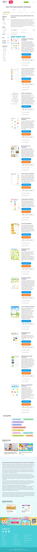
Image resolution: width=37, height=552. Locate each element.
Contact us (5, 542)
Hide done (15, 34)
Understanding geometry (18, 430)
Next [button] (34, 449)
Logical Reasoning (16, 432)
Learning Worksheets (9, 502)
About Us (4, 540)
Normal (4, 20)
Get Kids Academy (28, 534)
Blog (4, 538)
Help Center (16, 538)
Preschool (4, 28)
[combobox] (16, 30)
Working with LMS (17, 542)
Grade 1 (4, 31)
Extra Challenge (4, 23)
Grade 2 (4, 32)
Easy (3, 19)
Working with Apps (17, 544)
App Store (4, 544)
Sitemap (15, 536)
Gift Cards (26, 536)
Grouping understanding (18, 435)
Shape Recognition (17, 419)
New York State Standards (4, 53)
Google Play (16, 534)
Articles (7, 441)
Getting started (16, 540)
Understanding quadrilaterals (19, 427)
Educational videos (20, 12)
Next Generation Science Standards (4, 58)
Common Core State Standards (4, 49)
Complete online (26, 57)
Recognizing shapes (17, 424)
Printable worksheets (6, 12)
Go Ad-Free (26, 2)
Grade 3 (4, 34)
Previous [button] (2, 449)
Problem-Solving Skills (28, 419)
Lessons (13, 12)
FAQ (26, 542)
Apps (4, 536)
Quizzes (27, 12)
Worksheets (5, 534)
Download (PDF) (26, 54)
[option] (11, 449)
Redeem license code (28, 538)
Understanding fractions (18, 422)
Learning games (33, 12)
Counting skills (29, 435)
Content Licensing (28, 540)
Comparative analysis (28, 432)
